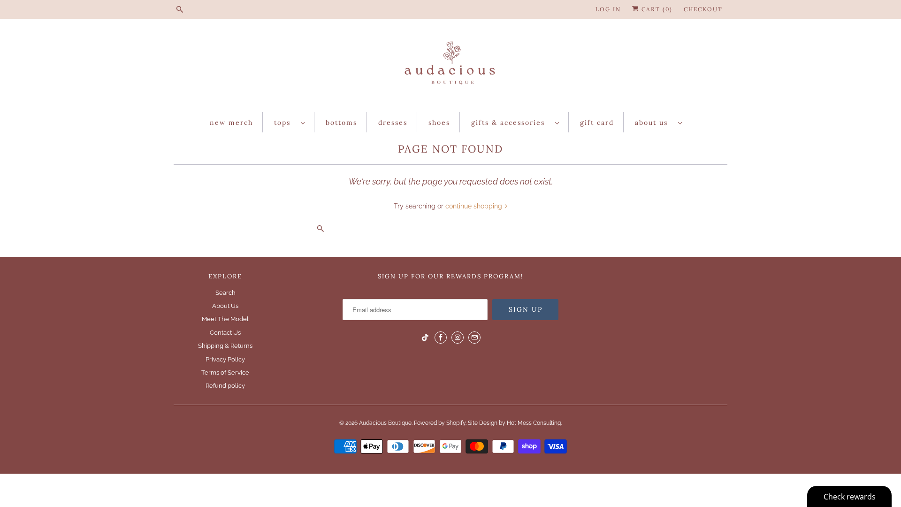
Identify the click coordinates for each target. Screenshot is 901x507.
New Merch (231, 122)
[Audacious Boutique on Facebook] (441, 337)
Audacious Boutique (385, 423)
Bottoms (341, 122)
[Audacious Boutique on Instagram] (457, 337)
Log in (608, 9)
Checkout (703, 9)
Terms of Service (225, 372)
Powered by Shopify (440, 423)
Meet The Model (225, 319)
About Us (654, 122)
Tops (285, 122)
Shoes (439, 122)
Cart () (655, 9)
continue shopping (474, 206)
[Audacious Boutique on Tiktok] (425, 337)
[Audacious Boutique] (450, 68)
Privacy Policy (225, 359)
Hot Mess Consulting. (534, 423)
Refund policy (225, 385)
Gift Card (597, 122)
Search (225, 292)
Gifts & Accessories (510, 122)
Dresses (392, 122)
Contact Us (225, 332)
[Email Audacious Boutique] (474, 337)
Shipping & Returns (225, 345)
